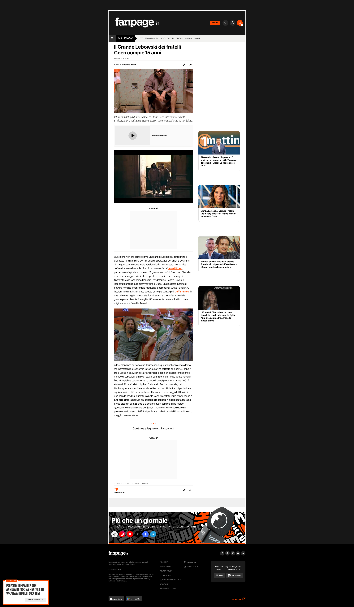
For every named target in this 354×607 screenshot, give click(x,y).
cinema (179, 38)
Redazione (164, 584)
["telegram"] (153, 534)
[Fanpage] (118, 553)
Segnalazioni (165, 566)
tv (141, 38)
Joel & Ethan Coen (142, 483)
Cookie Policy (166, 575)
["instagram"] (122, 534)
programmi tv (151, 38)
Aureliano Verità (129, 64)
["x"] (138, 534)
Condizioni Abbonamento (170, 580)
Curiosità (118, 483)
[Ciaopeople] (238, 599)
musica (188, 38)
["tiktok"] (114, 534)
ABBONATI (214, 23)
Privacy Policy (166, 571)
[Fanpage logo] (134, 23)
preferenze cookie (168, 589)
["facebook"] (145, 534)
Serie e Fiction (167, 38)
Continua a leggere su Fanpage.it (153, 428)
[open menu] (112, 38)
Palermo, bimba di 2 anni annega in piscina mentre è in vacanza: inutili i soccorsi (25, 589)
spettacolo (125, 37)
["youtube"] (130, 534)
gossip (197, 38)
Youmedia (164, 562)
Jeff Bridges (128, 483)
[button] (190, 64)
